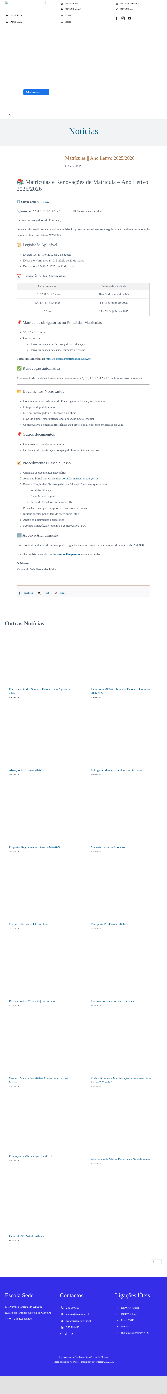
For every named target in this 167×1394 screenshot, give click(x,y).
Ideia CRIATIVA (106, 1362)
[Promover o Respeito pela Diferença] (124, 969)
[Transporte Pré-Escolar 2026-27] (124, 892)
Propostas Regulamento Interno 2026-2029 (34, 847)
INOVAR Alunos (130, 1307)
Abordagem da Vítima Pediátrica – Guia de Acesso (121, 1159)
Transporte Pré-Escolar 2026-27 (110, 924)
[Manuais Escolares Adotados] (124, 815)
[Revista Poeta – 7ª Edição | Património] (42, 969)
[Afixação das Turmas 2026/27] (42, 738)
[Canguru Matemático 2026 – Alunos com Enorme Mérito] (42, 1046)
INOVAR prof (71, 3)
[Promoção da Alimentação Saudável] (42, 1125)
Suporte (132, 114)
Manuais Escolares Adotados (108, 847)
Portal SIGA (16, 15)
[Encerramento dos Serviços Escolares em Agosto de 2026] (42, 657)
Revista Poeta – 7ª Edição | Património (32, 1001)
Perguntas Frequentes (66, 554)
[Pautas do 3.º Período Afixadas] (42, 1204)
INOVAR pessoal (73, 9)
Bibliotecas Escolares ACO (135, 1332)
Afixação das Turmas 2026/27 (27, 770)
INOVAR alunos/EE (129, 3)
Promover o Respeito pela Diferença (112, 1001)
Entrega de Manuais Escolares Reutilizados (116, 770)
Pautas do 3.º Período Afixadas (27, 1236)
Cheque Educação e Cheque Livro (29, 924)
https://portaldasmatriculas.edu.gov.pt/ (68, 358)
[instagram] (123, 18)
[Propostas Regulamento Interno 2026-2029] (42, 815)
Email (68, 15)
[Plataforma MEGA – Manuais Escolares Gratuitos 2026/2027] (124, 657)
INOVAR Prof (128, 1314)
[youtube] (129, 18)
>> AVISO (43, 201)
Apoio (68, 22)
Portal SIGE (16, 22)
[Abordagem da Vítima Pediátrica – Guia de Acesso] (124, 1127)
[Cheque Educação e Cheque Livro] (42, 892)
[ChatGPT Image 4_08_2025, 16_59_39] (36, 26)
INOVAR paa (126, 9)
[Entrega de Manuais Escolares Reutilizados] (124, 738)
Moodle (125, 1326)
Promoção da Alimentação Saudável (30, 1156)
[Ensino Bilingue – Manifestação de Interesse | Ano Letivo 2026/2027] (124, 1046)
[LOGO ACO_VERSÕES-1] (25, 2)
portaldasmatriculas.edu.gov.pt (80, 478)
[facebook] (116, 18)
